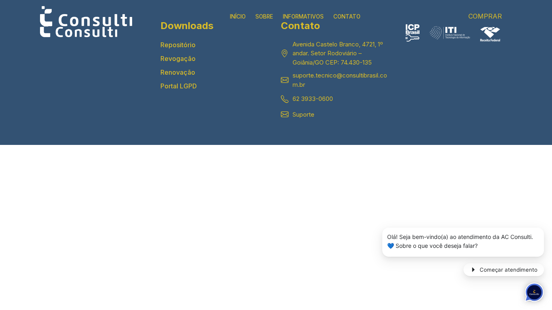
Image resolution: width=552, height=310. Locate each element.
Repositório (178, 45)
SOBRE (264, 16)
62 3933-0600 (313, 99)
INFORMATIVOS (303, 16)
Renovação (177, 72)
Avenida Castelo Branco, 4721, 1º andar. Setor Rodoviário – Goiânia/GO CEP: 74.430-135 (338, 53)
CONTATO (346, 16)
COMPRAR (485, 16)
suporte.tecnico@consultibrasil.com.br (340, 79)
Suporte (303, 114)
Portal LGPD (178, 86)
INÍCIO (238, 16)
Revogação (178, 58)
